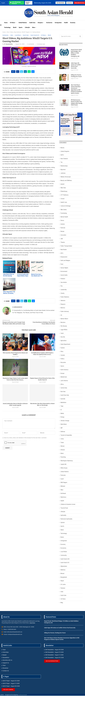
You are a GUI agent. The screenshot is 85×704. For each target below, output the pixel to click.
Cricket (62, 198)
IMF (62, 428)
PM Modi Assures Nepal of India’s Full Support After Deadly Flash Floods (76, 102)
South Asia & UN (65, 559)
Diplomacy (63, 497)
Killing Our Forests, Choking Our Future (76, 75)
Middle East (64, 377)
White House (64, 468)
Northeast (63, 493)
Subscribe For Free (79, 2)
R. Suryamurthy (8, 44)
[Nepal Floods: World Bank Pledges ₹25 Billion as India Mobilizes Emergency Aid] (64, 52)
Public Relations (65, 297)
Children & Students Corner (68, 504)
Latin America (64, 380)
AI (61, 409)
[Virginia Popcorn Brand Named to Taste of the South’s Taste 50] (42, 367)
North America (64, 369)
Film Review (64, 326)
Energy (62, 417)
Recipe (62, 231)
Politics (62, 358)
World (14, 27)
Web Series (64, 209)
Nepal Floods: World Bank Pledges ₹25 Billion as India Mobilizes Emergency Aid (76, 53)
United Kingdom (65, 151)
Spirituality (63, 515)
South (62, 479)
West (62, 489)
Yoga (62, 406)
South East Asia (65, 395)
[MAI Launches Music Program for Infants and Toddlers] (15, 342)
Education (63, 362)
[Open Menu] (0, 25)
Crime (62, 438)
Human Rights (64, 267)
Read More (32, 622)
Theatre (63, 242)
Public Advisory (65, 311)
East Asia (63, 391)
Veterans (63, 300)
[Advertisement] (11, 13)
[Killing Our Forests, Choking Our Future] (64, 77)
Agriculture (63, 340)
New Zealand (64, 158)
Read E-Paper (28, 3)
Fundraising (64, 213)
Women (62, 446)
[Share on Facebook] (17, 71)
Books (62, 537)
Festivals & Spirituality (66, 519)
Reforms (63, 307)
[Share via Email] (33, 71)
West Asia (63, 187)
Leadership (64, 289)
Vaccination (64, 282)
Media (62, 413)
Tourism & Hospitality (66, 435)
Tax (62, 162)
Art (61, 315)
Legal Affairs (64, 329)
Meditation (63, 402)
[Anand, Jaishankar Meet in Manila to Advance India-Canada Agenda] (15, 392)
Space (62, 366)
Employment (64, 257)
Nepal (62, 580)
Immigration (58, 22)
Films (62, 351)
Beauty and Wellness (66, 180)
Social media (64, 275)
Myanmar (63, 169)
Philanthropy (64, 191)
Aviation (63, 224)
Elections (63, 322)
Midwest (63, 486)
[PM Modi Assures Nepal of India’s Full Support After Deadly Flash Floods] (64, 102)
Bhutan (62, 573)
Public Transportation (66, 246)
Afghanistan (64, 566)
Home (5, 22)
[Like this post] (13, 71)
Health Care (64, 202)
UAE (62, 238)
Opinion (63, 522)
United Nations (23, 22)
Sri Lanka (63, 584)
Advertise (69, 2)
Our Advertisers (60, 2)
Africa (62, 384)
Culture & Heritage (65, 206)
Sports (20, 27)
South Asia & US (65, 562)
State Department (65, 344)
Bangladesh (64, 577)
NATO (62, 155)
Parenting (63, 457)
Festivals (63, 227)
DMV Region (64, 482)
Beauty (63, 147)
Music (62, 453)
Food (62, 264)
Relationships (64, 166)
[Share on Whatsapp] (29, 71)
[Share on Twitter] (21, 71)
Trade (62, 442)
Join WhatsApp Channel (16, 2)
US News (12, 22)
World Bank (64, 424)
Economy (72, 22)
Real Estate (64, 249)
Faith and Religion (65, 260)
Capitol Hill (63, 464)
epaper (62, 184)
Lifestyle (27, 27)
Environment (64, 271)
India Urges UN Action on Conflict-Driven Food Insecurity (76, 65)
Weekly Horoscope (66, 176)
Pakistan (63, 588)
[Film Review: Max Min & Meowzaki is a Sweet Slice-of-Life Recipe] (42, 392)
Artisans (63, 449)
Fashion (63, 347)
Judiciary (63, 173)
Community (64, 555)
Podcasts (63, 475)
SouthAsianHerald (22, 694)
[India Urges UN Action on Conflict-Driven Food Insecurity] (64, 65)
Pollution (63, 278)
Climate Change (65, 420)
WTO (62, 253)
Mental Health (64, 216)
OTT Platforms (64, 195)
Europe (62, 373)
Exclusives (49, 22)
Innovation (63, 235)
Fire (62, 286)
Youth (62, 333)
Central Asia (64, 387)
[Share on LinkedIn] (25, 71)
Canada (63, 355)
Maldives (63, 569)
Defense (63, 431)
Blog (62, 602)
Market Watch (64, 318)
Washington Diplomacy (67, 460)
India (62, 591)
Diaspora (40, 22)
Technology (7, 27)
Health (66, 22)
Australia (63, 398)
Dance (62, 220)
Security (63, 337)
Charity (62, 293)
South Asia (32, 22)
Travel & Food (64, 508)
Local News (64, 551)
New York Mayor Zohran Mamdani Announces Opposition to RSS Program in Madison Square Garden (76, 89)
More (33, 27)
